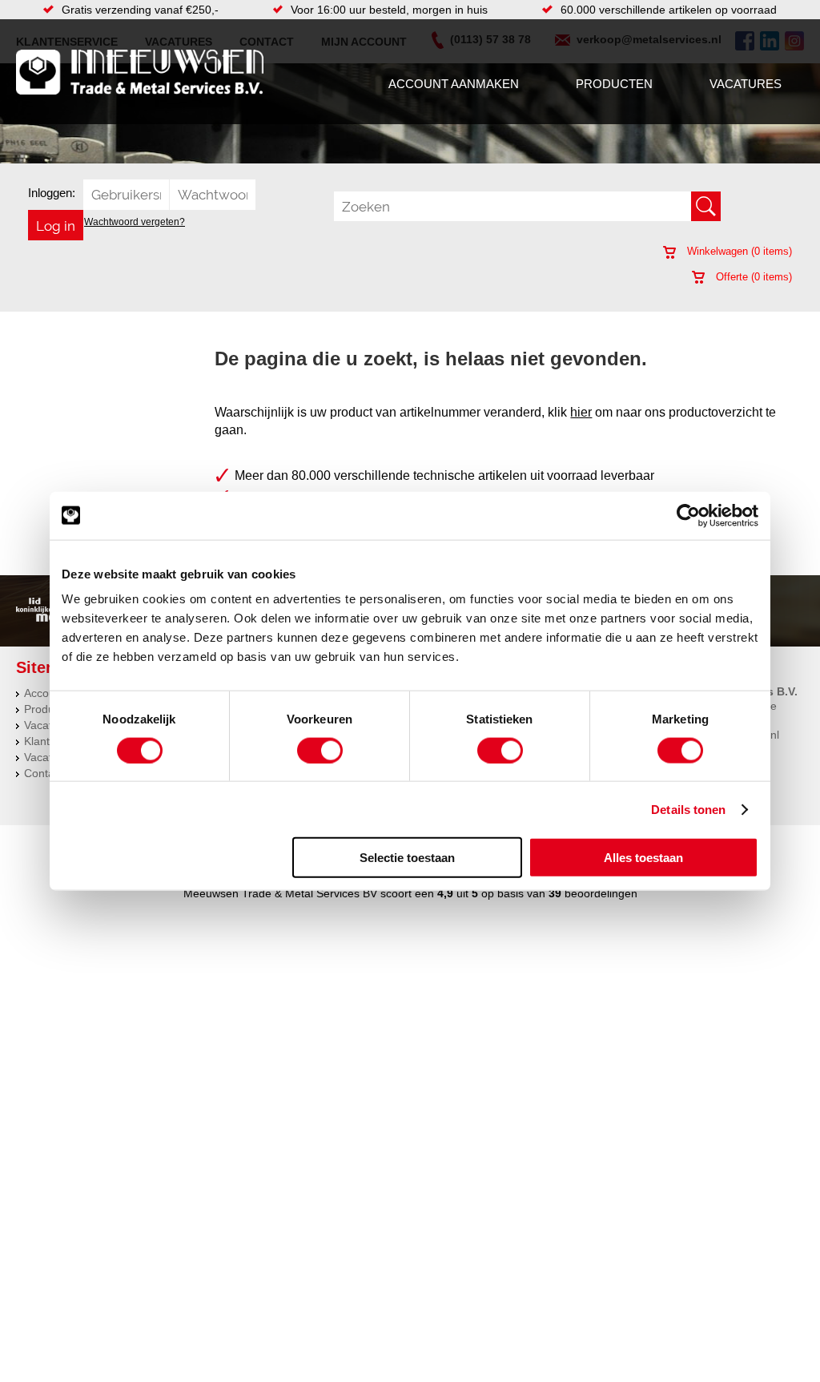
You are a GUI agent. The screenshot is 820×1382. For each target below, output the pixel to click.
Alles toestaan (643, 857)
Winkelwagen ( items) (738, 251)
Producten (614, 84)
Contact (43, 773)
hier (581, 412)
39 (555, 893)
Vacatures (745, 84)
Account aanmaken (453, 84)
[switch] (320, 750)
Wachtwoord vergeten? (134, 222)
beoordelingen (599, 893)
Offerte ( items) (752, 277)
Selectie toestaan (407, 857)
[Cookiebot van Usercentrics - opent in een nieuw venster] (688, 515)
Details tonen (688, 809)
